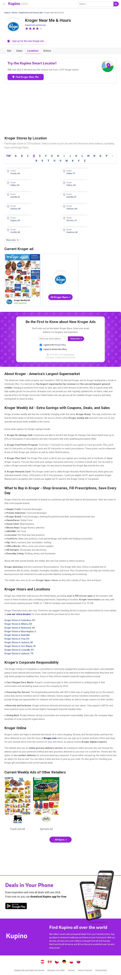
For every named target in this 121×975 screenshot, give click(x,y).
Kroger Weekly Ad (22, 280)
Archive (47, 50)
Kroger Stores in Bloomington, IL (20, 631)
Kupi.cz (57, 962)
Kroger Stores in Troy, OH (16, 638)
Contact (71, 970)
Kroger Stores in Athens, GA (18, 624)
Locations (32, 50)
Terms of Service (85, 970)
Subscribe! (75, 338)
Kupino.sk (78, 962)
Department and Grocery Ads (31, 13)
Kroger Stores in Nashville (17, 635)
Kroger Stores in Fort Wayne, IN (19, 646)
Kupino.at (42, 962)
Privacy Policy (60, 345)
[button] (26, 28)
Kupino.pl (71, 962)
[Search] (116, 4)
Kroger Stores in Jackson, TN (18, 653)
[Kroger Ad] (10, 302)
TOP (8, 155)
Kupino (7, 13)
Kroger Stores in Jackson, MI (18, 642)
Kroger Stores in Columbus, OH (19, 620)
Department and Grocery (35, 25)
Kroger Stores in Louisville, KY (19, 649)
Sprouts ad (46, 804)
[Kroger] (13, 27)
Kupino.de (64, 962)
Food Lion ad (17, 804)
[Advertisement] (60, 109)
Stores (14, 13)
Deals (19, 50)
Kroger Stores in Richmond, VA (19, 627)
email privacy (68, 355)
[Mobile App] (16, 906)
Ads (9, 50)
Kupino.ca (50, 962)
